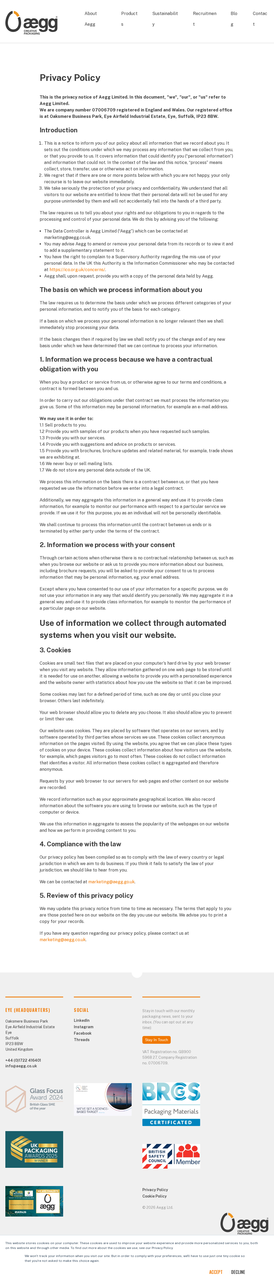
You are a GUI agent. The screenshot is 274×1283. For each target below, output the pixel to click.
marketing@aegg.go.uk (111, 881)
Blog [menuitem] (234, 19)
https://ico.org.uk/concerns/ (77, 269)
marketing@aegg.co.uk (63, 939)
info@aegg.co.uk (21, 1066)
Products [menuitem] (129, 19)
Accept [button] (216, 1272)
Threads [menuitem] (82, 1040)
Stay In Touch (156, 1040)
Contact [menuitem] (260, 19)
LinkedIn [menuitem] (82, 1020)
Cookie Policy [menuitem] (154, 1196)
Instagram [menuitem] (83, 1027)
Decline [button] (238, 1272)
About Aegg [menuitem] (91, 19)
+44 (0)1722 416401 (23, 1060)
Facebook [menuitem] (83, 1033)
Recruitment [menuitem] (204, 19)
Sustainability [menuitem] (165, 19)
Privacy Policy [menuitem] (155, 1190)
